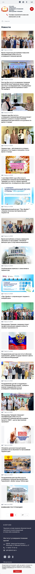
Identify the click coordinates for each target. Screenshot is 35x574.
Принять (17, 571)
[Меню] (32, 9)
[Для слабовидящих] (31, 2)
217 (23, 515)
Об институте (7, 562)
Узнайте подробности (8, 567)
